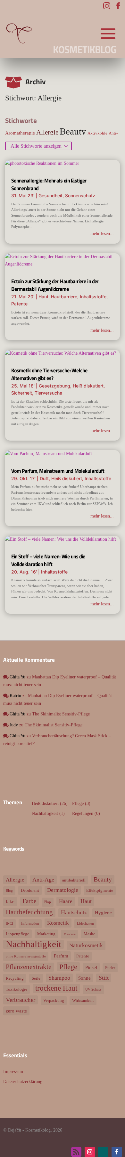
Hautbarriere (64, 296)
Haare (65, 901)
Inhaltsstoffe (93, 296)
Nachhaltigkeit (45, 813)
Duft (44, 478)
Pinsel (91, 967)
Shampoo (59, 978)
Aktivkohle (97, 133)
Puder (110, 967)
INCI (9, 923)
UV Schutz (93, 989)
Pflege (78, 803)
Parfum (61, 955)
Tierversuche (48, 393)
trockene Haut (56, 988)
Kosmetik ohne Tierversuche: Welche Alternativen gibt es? (49, 374)
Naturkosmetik (86, 945)
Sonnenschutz (80, 195)
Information (30, 923)
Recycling (15, 978)
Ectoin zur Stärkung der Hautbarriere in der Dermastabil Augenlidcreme (55, 285)
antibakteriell (74, 880)
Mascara (69, 934)
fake (10, 901)
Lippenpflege (17, 933)
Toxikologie (16, 989)
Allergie (47, 132)
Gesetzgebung (54, 385)
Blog (9, 890)
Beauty (73, 131)
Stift (104, 978)
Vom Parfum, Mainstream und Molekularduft (57, 471)
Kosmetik (58, 923)
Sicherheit (21, 393)
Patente (19, 303)
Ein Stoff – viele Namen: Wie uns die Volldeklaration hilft (48, 560)
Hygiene (103, 912)
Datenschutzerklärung (22, 1081)
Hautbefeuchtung (29, 912)
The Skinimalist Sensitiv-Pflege (61, 714)
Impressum (13, 1071)
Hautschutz (74, 912)
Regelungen (82, 813)
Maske (89, 933)
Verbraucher (20, 999)
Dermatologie (62, 890)
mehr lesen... (102, 233)
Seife (36, 978)
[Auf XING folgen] (103, 1152)
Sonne (84, 978)
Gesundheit (50, 195)
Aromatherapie (20, 132)
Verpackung (53, 1000)
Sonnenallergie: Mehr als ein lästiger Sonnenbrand (49, 184)
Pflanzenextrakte (28, 967)
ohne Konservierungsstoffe (26, 956)
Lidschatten (85, 923)
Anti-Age (43, 879)
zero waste (16, 1010)
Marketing (46, 933)
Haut (43, 296)
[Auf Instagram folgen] (90, 1152)
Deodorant (30, 890)
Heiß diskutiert (88, 385)
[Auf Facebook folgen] (117, 1152)
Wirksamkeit (83, 1000)
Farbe (29, 901)
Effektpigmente (99, 890)
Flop (47, 902)
